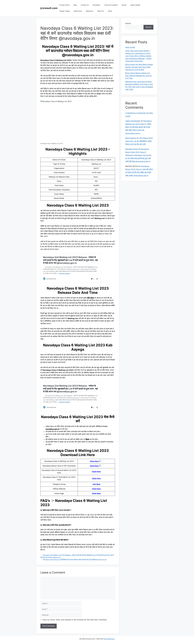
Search (128, 23)
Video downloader (132, 121)
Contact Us (85, 5)
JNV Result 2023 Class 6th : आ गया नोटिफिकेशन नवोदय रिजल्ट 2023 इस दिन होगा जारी (139, 141)
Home (110, 11)
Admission (89, 11)
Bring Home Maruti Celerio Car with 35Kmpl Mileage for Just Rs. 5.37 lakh (138, 75)
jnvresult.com (48, 8)
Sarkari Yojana (65, 11)
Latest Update (135, 5)
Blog (75, 5)
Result (124, 5)
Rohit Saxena (130, 138)
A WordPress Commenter (135, 113)
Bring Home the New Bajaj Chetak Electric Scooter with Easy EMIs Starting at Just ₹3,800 (139, 67)
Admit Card (78, 11)
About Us (100, 11)
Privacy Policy (65, 5)
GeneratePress (109, 639)
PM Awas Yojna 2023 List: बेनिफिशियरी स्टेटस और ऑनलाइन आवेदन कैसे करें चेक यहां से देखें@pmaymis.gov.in (74, 559)
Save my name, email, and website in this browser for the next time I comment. (75, 620)
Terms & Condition (111, 5)
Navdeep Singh (131, 149)
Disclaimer (96, 5)
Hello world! (130, 47)
